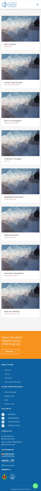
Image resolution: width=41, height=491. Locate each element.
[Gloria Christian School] (11, 4)
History (6, 374)
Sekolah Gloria (13, 422)
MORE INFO (9, 352)
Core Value (8, 378)
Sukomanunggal (10, 392)
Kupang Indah (9, 396)
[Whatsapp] (35, 486)
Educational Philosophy (12, 382)
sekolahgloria (13, 418)
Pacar (6, 400)
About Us (7, 370)
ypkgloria (11, 414)
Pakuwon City (9, 404)
